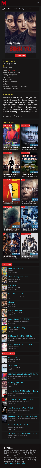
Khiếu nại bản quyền (17, 464)
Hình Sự (10, 72)
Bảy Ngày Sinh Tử (9, 61)
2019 (13, 63)
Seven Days (20, 116)
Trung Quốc (13, 75)
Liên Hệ (6, 464)
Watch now (21, 55)
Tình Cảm (17, 72)
